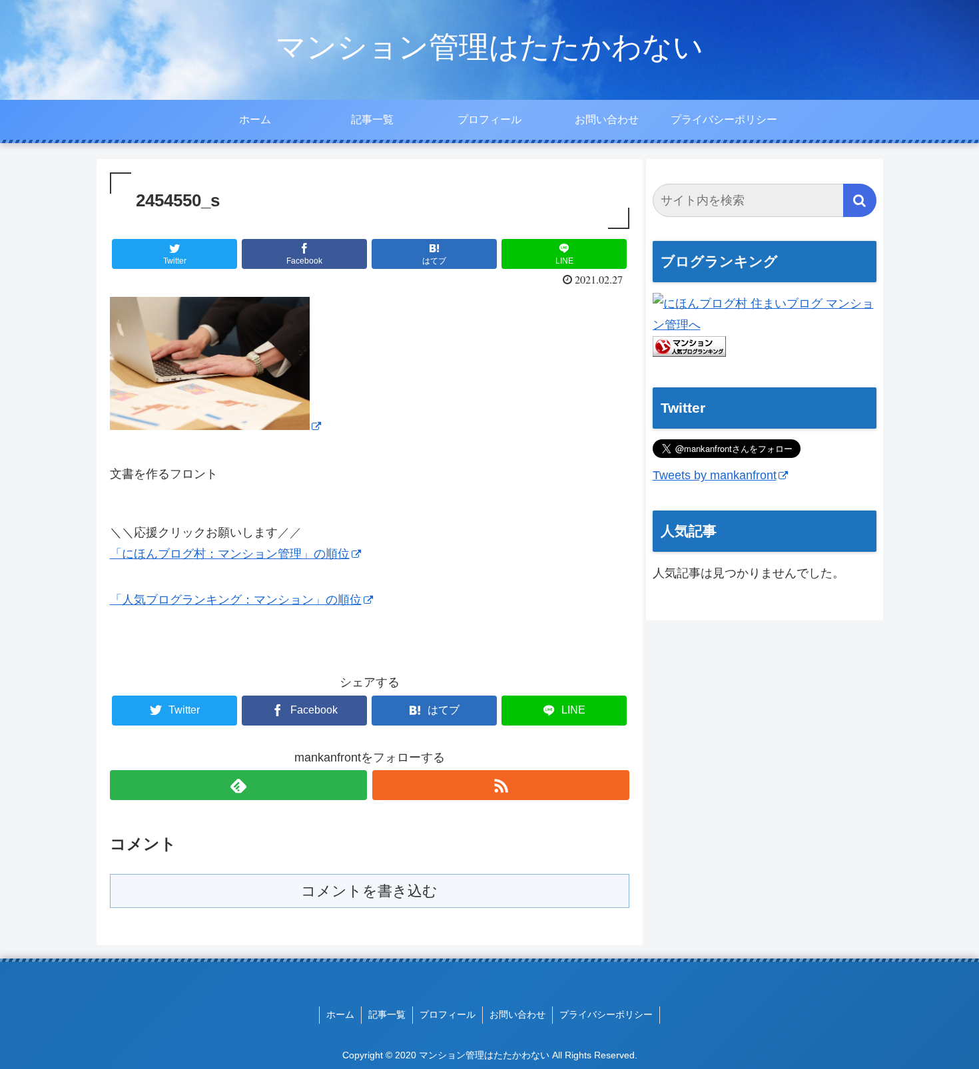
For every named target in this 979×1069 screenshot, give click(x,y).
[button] (859, 200)
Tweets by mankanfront (715, 475)
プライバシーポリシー (606, 1014)
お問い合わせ (517, 1014)
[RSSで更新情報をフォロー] (500, 785)
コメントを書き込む (369, 891)
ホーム (340, 1014)
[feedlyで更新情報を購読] (238, 785)
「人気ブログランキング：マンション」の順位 (236, 599)
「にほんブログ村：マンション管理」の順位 (230, 553)
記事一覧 (387, 1014)
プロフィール (448, 1014)
